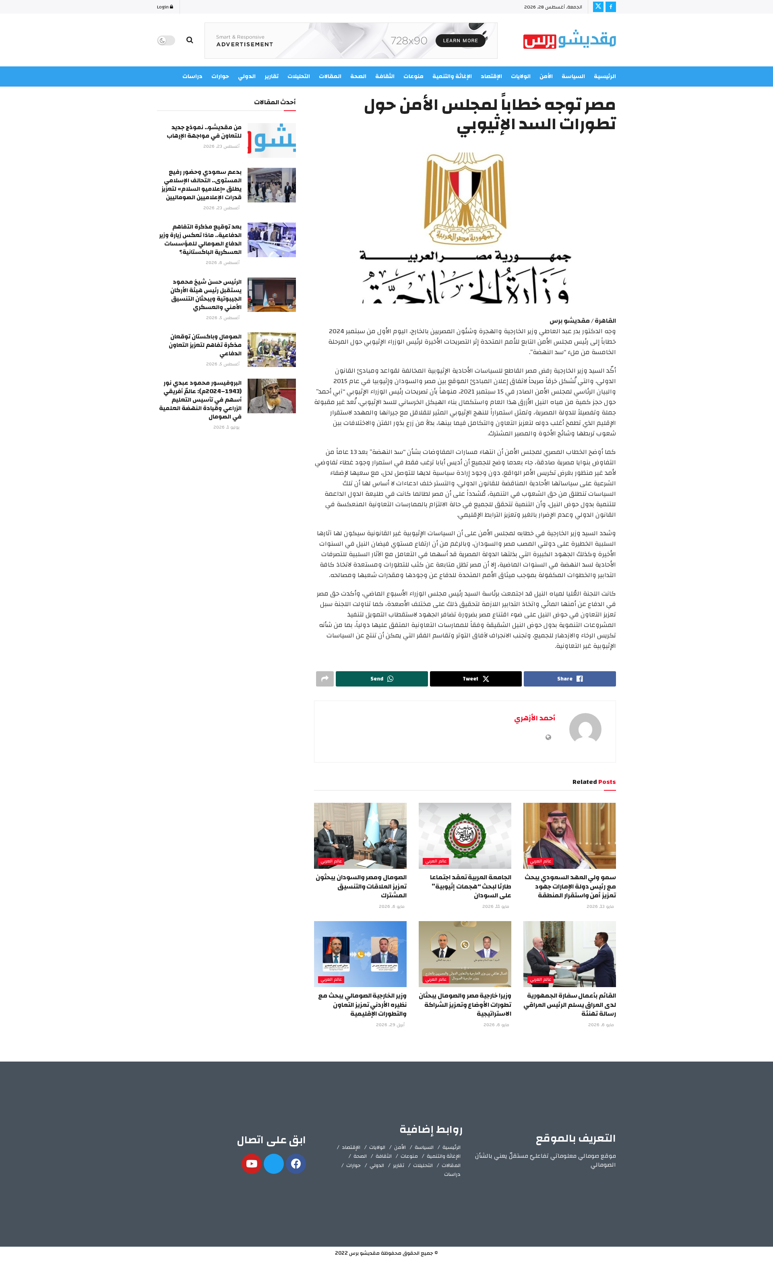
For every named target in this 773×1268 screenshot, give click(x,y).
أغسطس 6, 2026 (223, 263)
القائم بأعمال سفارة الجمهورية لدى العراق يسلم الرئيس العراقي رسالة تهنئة (569, 1005)
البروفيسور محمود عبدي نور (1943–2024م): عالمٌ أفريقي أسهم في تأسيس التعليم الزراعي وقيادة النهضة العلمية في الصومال (200, 399)
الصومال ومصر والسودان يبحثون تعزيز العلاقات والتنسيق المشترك (361, 886)
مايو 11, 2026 (496, 907)
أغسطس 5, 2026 (223, 318)
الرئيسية (605, 76)
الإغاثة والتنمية (444, 1156)
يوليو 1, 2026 (227, 427)
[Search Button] (189, 40)
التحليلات (423, 1165)
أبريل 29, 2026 (391, 1025)
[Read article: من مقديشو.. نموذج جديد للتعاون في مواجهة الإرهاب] (272, 140)
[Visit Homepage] (569, 40)
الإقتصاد (351, 1147)
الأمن (546, 76)
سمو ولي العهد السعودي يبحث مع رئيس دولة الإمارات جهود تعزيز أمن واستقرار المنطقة (570, 886)
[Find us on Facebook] (611, 7)
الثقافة (384, 1156)
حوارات (353, 1165)
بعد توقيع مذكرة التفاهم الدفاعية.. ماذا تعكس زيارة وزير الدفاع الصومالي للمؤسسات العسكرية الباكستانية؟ (200, 239)
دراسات (452, 1174)
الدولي (377, 1165)
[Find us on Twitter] (598, 7)
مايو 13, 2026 (601, 907)
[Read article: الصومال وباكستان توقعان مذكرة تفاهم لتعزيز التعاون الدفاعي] (272, 349)
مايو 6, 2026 (392, 907)
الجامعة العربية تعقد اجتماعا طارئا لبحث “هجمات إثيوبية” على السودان (470, 886)
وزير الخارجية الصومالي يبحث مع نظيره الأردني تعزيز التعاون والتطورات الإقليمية (362, 1005)
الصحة (360, 1156)
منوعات (409, 1156)
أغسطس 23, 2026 (222, 146)
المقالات (451, 1165)
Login (163, 6)
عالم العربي (540, 861)
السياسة (573, 76)
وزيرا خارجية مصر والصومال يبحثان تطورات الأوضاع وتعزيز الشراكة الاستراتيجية (465, 1005)
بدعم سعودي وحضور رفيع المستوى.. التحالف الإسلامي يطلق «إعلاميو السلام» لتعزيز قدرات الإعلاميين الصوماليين (201, 185)
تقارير (398, 1165)
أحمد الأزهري (534, 718)
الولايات (521, 76)
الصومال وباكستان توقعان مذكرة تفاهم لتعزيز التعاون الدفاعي (205, 345)
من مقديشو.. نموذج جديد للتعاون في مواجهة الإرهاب (204, 131)
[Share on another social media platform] (325, 679)
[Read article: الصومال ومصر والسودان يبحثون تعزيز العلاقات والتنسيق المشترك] (360, 836)
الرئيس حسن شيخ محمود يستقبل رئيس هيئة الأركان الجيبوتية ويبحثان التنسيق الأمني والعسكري (206, 294)
